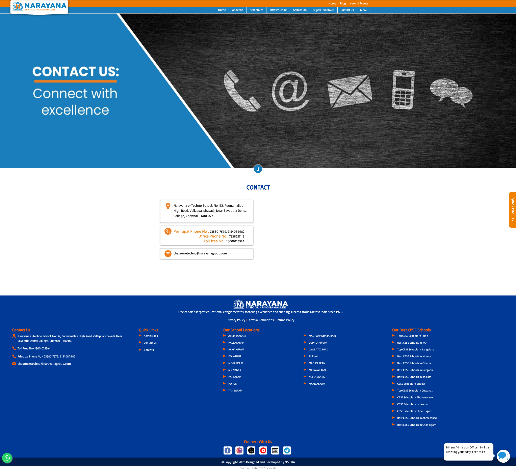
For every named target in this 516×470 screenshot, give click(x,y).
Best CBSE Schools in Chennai (414, 363)
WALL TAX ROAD (318, 349)
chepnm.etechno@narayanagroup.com (44, 364)
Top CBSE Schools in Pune (412, 335)
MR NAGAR (234, 370)
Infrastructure (278, 10)
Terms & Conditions (260, 320)
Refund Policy (285, 320)
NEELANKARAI (317, 376)
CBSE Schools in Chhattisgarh (414, 411)
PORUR (232, 383)
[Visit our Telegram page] (286, 452)
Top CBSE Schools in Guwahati (415, 390)
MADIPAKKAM (317, 363)
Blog (343, 3)
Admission (300, 10)
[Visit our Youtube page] (263, 452)
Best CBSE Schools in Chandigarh (416, 424)
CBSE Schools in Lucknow (412, 404)
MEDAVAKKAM (317, 370)
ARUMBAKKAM (237, 335)
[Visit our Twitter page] (252, 452)
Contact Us (347, 10)
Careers (149, 350)
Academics (256, 10)
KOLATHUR (234, 356)
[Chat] (503, 456)
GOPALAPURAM (318, 342)
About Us (237, 10)
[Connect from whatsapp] (7, 458)
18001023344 (43, 348)
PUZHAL (313, 356)
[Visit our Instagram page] (240, 452)
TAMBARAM (235, 390)
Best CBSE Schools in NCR (412, 342)
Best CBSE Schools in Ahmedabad (417, 417)
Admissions (151, 335)
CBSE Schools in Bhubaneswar (415, 397)
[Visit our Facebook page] (228, 452)
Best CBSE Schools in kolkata (414, 376)
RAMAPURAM (236, 349)
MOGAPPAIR (235, 363)
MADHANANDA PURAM (322, 335)
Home (332, 3)
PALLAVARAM (236, 342)
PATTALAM (234, 376)
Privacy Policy (236, 320)
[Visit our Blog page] (275, 452)
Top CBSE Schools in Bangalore (415, 349)
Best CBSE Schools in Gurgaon (415, 370)
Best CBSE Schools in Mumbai (414, 356)
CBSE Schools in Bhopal (411, 383)
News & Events (359, 3)
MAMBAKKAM (317, 383)
